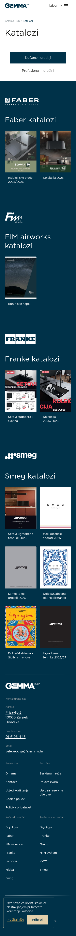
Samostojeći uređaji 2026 (17, 595)
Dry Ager (11, 827)
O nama (10, 773)
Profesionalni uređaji (38, 71)
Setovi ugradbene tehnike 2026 (20, 536)
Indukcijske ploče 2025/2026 (20, 179)
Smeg (9, 878)
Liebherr (11, 861)
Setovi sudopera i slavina (20, 419)
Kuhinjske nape (19, 303)
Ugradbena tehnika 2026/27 (54, 655)
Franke (10, 852)
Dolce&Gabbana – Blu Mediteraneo (55, 595)
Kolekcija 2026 (53, 177)
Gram (43, 844)
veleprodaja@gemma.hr (24, 751)
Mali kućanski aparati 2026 (52, 536)
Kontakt (11, 782)
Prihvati (37, 919)
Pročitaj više (15, 919)
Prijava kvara (49, 782)
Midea (9, 869)
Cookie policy (15, 799)
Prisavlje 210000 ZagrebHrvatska (16, 717)
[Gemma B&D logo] (18, 5)
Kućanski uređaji (38, 58)
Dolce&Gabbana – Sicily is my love (20, 655)
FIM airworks (14, 844)
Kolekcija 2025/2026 (51, 419)
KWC (43, 861)
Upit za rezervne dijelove (51, 792)
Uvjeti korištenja (17, 790)
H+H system (48, 852)
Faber (9, 835)
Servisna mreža (50, 773)
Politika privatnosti (18, 807)
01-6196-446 (15, 737)
